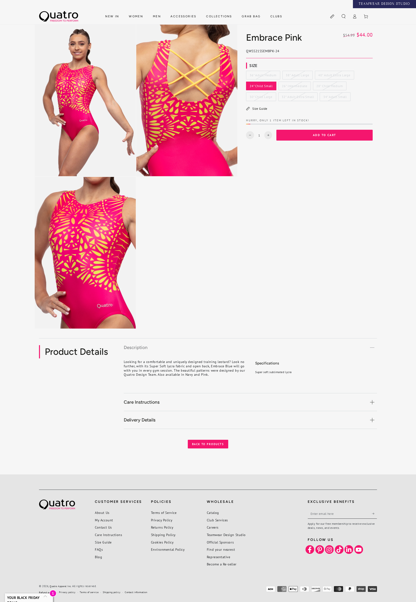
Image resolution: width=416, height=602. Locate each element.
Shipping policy (111, 592)
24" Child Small (261, 87)
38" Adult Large (297, 76)
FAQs (99, 549)
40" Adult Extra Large (334, 76)
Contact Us (103, 527)
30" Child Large (261, 98)
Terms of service (89, 592)
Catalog (213, 512)
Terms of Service (164, 512)
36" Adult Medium (263, 76)
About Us (102, 512)
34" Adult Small (335, 98)
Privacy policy (67, 592)
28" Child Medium (329, 87)
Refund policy (47, 592)
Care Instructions (108, 534)
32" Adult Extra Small (297, 98)
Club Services (217, 520)
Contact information (136, 592)
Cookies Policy (162, 542)
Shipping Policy (163, 534)
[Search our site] (343, 16)
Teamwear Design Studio (226, 534)
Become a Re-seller (222, 564)
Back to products (208, 444)
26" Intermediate (294, 87)
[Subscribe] (374, 513)
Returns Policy (162, 527)
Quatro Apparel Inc (60, 586)
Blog (98, 557)
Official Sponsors (220, 542)
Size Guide (259, 108)
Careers (213, 527)
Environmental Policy (168, 549)
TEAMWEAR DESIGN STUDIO (384, 4)
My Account (104, 520)
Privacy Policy (162, 520)
